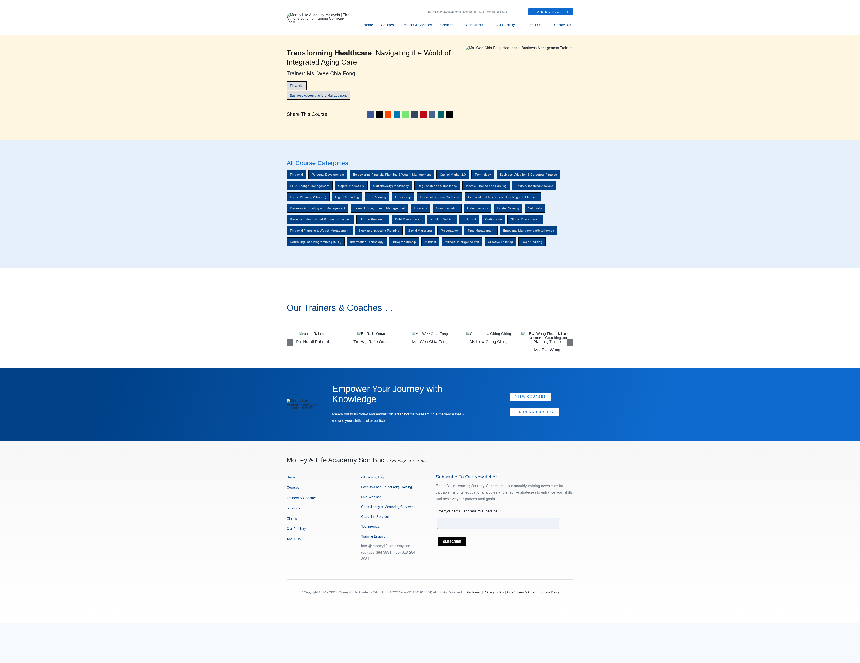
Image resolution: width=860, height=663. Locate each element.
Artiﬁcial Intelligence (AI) (462, 242)
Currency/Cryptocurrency (391, 186)
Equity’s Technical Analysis (534, 186)
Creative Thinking (500, 242)
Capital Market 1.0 (351, 186)
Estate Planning (508, 208)
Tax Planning (377, 197)
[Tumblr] (414, 114)
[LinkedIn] (397, 114)
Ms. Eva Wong (488, 350)
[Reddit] (388, 114)
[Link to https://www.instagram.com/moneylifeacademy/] (296, 553)
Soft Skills (535, 208)
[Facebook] (370, 114)
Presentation (450, 230)
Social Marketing (420, 230)
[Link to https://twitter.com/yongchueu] (304, 553)
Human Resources (373, 219)
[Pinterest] (423, 114)
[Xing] (440, 114)
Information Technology (366, 242)
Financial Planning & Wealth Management (319, 230)
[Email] (449, 114)
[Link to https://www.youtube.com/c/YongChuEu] (312, 553)
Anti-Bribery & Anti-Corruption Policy (533, 592)
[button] (290, 342)
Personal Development (328, 174)
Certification (493, 219)
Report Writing (532, 242)
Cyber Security (477, 208)
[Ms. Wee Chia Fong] (371, 334)
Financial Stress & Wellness (439, 197)
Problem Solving (442, 219)
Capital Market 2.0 (453, 174)
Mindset (430, 242)
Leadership (403, 197)
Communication (447, 208)
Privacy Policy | (495, 592)
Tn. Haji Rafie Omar (312, 341)
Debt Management (408, 219)
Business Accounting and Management (317, 208)
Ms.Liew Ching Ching (430, 341)
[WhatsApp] (405, 114)
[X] (379, 114)
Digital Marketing (347, 197)
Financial (296, 174)
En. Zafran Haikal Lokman (547, 341)
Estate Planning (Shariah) (308, 197)
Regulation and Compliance (437, 186)
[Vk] (432, 114)
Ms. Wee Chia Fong (371, 341)
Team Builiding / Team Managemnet (379, 208)
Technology (483, 174)
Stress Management (525, 219)
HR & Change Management (309, 186)
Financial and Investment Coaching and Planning (503, 197)
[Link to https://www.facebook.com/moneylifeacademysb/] (288, 553)
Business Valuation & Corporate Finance (528, 174)
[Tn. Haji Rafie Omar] (313, 334)
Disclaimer (473, 592)
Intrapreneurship (404, 242)
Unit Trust (469, 219)
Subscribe (452, 541)
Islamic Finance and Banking (486, 186)
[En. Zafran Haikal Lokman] (547, 334)
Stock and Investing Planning (378, 230)
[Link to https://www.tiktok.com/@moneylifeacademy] (320, 553)
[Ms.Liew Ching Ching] (430, 334)
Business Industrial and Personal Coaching (320, 219)
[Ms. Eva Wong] (489, 334)
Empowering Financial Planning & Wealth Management (392, 174)
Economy (420, 208)
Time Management (481, 230)
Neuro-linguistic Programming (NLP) (315, 242)
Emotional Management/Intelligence (528, 230)
